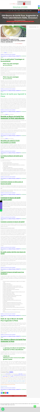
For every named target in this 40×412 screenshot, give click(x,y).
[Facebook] (39, 6)
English (30, 10)
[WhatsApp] (39, 8)
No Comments (19, 43)
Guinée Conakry (5, 376)
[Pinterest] (39, 10)
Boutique (19, 10)
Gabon (19, 373)
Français (27, 10)
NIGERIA (12, 376)
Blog (12, 10)
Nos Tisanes (23, 10)
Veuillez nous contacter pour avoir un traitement (8, 54)
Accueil (10, 10)
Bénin (21, 373)
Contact (15, 10)
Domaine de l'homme (21, 20)
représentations (8, 373)
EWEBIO (5, 52)
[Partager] (39, 12)
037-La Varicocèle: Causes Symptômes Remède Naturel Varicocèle (7, 395)
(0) (14, 3)
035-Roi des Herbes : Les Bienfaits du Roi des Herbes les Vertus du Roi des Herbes (20, 395)
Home (15, 20)
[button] (2, 409)
